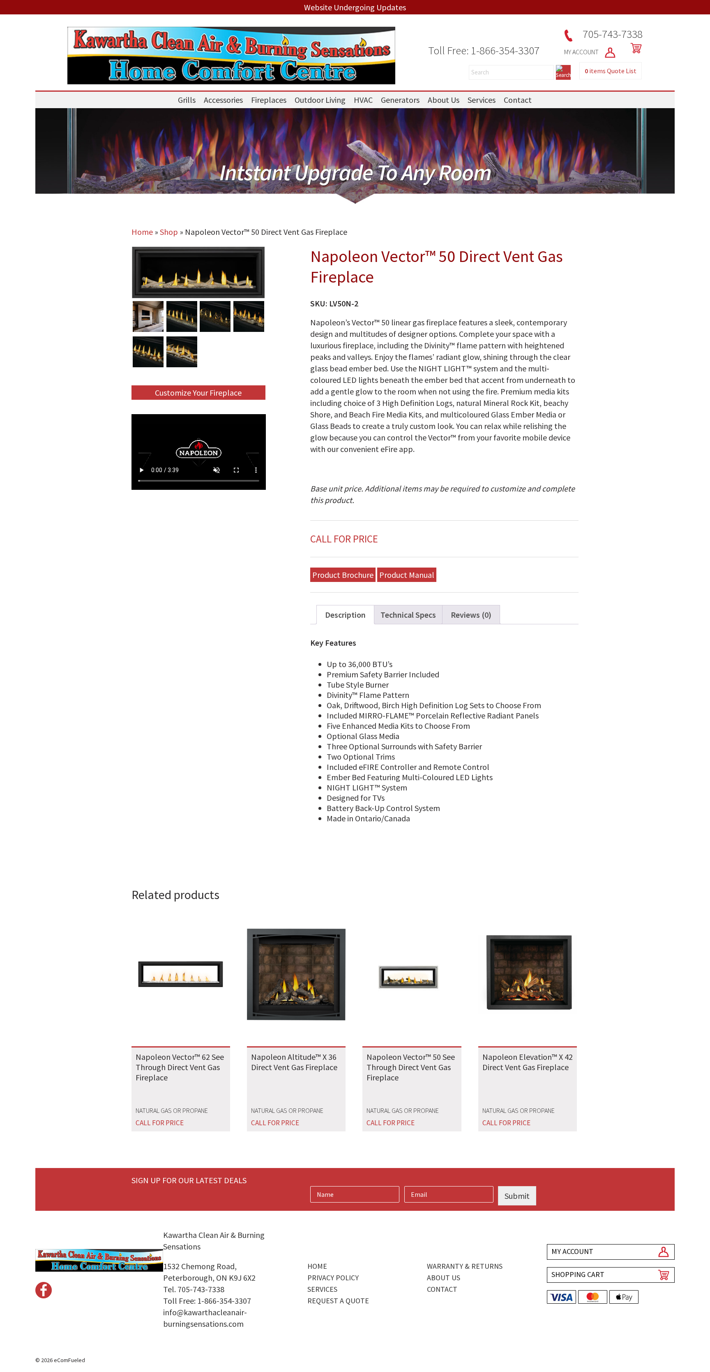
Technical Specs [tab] (408, 615)
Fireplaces (268, 100)
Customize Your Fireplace (198, 392)
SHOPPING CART (577, 1274)
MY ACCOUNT (582, 52)
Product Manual (406, 575)
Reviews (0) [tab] (471, 615)
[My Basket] (634, 48)
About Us (443, 100)
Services (482, 100)
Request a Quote (338, 1300)
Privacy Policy (333, 1277)
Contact (518, 100)
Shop (169, 232)
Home (142, 232)
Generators (400, 100)
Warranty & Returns (465, 1266)
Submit (517, 1196)
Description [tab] (345, 615)
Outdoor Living (320, 100)
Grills (187, 100)
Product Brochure (342, 575)
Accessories (223, 100)
